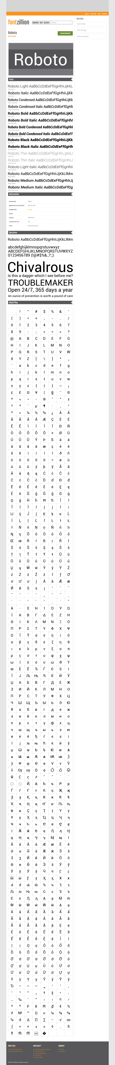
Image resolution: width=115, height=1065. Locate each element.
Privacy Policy (38, 1057)
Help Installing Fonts (40, 1053)
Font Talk (93, 14)
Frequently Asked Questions (42, 1049)
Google (30, 209)
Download (65, 33)
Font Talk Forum (39, 1051)
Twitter (62, 1049)
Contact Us (38, 1055)
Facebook (62, 1051)
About (87, 14)
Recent (46, 22)
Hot (41, 22)
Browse (36, 22)
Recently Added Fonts (16, 1049)
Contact (104, 14)
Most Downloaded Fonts (16, 1051)
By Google (12, 36)
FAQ (99, 14)
